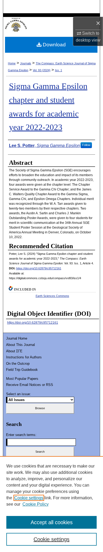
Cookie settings (28, 498)
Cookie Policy (35, 504)
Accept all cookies (52, 522)
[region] (51, 504)
